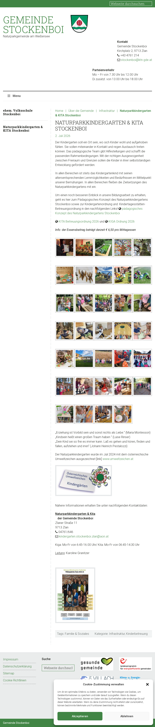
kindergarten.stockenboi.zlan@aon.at (83, 536)
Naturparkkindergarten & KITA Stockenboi (23, 128)
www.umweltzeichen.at (118, 459)
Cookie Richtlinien (14, 680)
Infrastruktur (117, 634)
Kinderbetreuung (137, 634)
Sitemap (8, 673)
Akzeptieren (80, 716)
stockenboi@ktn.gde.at (136, 60)
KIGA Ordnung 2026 (121, 221)
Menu (17, 96)
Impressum (10, 659)
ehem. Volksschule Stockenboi (18, 112)
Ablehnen (126, 716)
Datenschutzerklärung (17, 666)
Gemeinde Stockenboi (33, 24)
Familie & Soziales (77, 634)
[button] (147, 684)
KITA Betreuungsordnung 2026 (79, 221)
